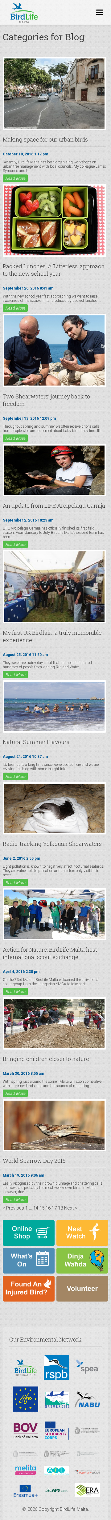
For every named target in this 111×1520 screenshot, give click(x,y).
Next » (70, 1208)
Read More (15, 178)
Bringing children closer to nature (46, 1058)
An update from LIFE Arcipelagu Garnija (54, 505)
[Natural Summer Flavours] (54, 730)
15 (41, 1208)
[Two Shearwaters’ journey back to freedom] (54, 385)
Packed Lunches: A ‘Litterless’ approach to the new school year (54, 269)
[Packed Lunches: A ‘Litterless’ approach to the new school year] (54, 255)
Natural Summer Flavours (36, 742)
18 (60, 1208)
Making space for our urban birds (45, 139)
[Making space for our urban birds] (54, 128)
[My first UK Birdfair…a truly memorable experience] (54, 621)
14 (35, 1208)
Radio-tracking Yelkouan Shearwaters (52, 843)
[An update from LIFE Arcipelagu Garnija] (54, 494)
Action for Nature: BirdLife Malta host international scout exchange (50, 953)
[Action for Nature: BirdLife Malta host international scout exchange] (54, 938)
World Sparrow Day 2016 (34, 1160)
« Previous (13, 1208)
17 (54, 1208)
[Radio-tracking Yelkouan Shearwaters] (54, 832)
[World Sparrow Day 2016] (54, 1149)
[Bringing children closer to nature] (54, 1047)
